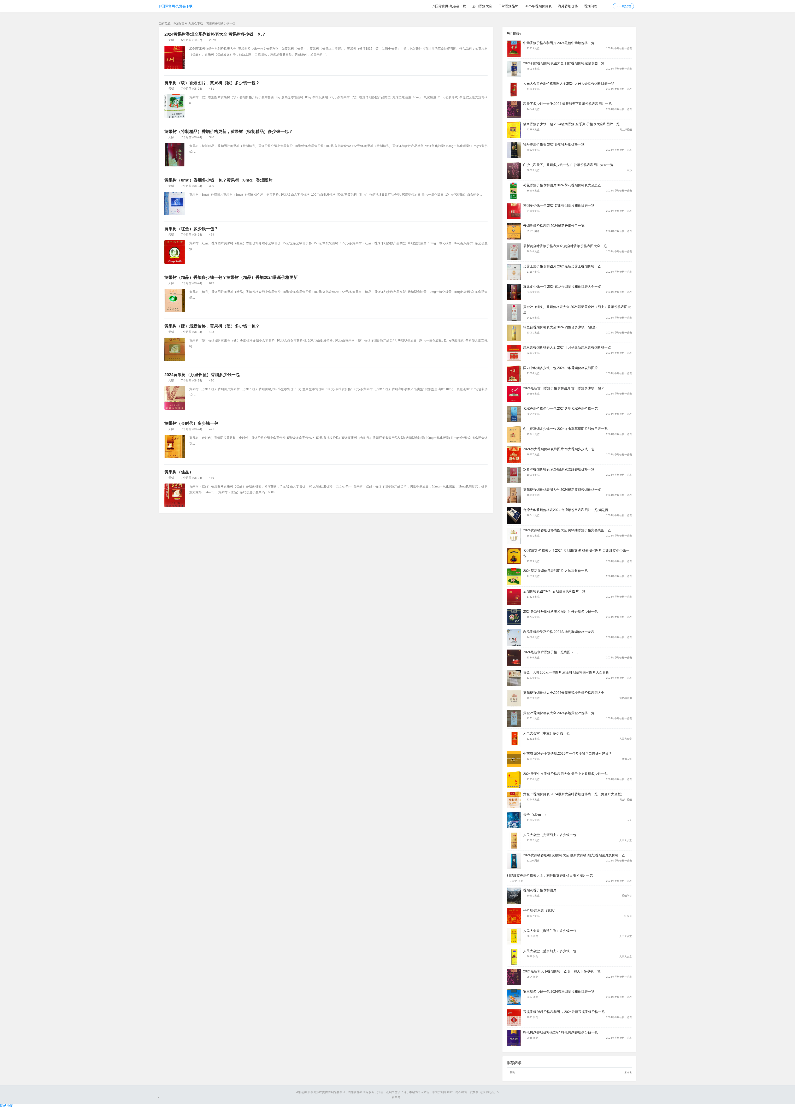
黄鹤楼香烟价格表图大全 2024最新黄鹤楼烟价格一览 (562, 489)
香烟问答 (590, 6)
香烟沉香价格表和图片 (539, 890)
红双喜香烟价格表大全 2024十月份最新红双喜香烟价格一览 (567, 347)
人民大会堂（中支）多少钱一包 (546, 733)
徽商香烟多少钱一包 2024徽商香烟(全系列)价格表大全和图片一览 (571, 124)
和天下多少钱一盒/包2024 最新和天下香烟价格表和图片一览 (567, 104)
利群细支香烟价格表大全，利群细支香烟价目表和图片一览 (550, 875)
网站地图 (6, 1105)
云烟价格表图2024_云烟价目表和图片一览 (554, 591)
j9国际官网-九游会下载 (176, 6)
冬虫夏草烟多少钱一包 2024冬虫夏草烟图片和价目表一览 (565, 429)
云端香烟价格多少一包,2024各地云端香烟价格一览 (560, 408)
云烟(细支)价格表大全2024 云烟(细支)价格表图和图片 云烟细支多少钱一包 (576, 553)
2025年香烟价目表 (538, 6)
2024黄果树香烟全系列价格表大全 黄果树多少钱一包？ (215, 34)
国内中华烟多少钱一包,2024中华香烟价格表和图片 (560, 368)
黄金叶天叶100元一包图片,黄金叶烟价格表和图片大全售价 (566, 672)
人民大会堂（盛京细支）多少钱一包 (549, 951)
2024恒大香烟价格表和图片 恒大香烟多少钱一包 (558, 449)
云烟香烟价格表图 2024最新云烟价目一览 (553, 225)
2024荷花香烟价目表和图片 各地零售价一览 (555, 571)
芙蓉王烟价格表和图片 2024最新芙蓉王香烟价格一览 (562, 266)
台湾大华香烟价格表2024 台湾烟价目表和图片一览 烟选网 (565, 510)
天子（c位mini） (535, 814)
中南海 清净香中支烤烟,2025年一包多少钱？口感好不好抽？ (567, 753)
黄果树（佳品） (178, 472)
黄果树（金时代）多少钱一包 (191, 423)
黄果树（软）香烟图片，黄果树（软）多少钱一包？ (212, 83)
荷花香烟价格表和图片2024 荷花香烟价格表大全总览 (562, 185)
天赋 (171, 40)
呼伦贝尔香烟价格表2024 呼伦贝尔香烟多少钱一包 (560, 1032)
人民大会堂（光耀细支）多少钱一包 (549, 835)
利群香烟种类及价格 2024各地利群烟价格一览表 (558, 632)
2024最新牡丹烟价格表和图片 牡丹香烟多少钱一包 (560, 611)
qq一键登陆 (623, 6)
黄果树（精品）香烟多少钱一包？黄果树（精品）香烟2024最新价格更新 (231, 277)
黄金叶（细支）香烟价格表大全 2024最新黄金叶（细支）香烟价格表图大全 (577, 309)
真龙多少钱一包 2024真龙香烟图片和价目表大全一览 (562, 286)
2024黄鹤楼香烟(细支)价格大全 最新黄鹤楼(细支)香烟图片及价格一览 (574, 855)
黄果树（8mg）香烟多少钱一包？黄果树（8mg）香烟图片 (218, 180)
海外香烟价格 (568, 6)
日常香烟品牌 (508, 6)
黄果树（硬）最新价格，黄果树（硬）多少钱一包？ (212, 326)
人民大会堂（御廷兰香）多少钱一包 (549, 930)
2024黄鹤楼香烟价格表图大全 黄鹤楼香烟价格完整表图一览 (567, 530)
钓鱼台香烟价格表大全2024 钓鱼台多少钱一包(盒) (559, 327)
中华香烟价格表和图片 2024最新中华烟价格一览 (558, 43)
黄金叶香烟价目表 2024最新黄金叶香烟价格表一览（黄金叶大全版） (573, 794)
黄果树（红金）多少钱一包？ (191, 228)
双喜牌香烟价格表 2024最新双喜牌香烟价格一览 (558, 469)
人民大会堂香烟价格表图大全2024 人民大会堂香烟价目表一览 (568, 83)
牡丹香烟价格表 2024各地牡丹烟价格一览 (553, 144)
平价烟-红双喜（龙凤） (540, 910)
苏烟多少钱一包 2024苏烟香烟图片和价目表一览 (558, 205)
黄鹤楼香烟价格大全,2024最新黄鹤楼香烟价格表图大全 (563, 692)
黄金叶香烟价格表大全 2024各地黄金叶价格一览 (558, 713)
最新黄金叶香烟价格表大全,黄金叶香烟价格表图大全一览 (565, 246)
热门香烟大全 (482, 6)
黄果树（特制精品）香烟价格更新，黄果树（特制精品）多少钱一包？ (228, 131)
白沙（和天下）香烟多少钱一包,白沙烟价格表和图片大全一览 (568, 165)
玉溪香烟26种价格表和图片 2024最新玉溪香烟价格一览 (564, 1012)
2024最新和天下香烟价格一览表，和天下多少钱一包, (562, 971)
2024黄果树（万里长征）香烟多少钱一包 (202, 374)
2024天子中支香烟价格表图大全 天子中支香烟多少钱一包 (565, 774)
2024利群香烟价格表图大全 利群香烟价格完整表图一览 (563, 63)
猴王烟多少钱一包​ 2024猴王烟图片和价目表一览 (558, 991)
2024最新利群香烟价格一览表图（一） (551, 652)
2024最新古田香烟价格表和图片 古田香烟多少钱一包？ (563, 388)
